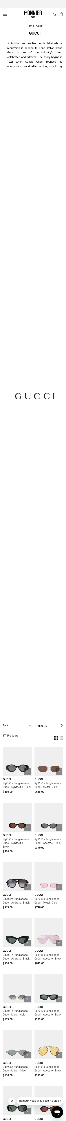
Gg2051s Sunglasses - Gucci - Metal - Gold (16, 1012)
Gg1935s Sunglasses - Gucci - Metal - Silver (16, 1068)
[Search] (54, 14)
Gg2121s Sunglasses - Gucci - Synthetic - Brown (16, 843)
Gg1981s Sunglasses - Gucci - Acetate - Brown (48, 1068)
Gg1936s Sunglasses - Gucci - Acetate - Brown (48, 956)
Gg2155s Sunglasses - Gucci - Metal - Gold (47, 785)
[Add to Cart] (27, 771)
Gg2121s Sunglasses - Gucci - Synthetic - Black (17, 785)
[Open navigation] (5, 14)
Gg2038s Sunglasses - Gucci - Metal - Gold (47, 900)
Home (30, 25)
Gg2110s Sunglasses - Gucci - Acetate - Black (47, 841)
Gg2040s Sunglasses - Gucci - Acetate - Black (47, 1012)
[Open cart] (61, 14)
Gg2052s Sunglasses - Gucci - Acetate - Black (16, 900)
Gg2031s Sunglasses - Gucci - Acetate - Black (16, 956)
